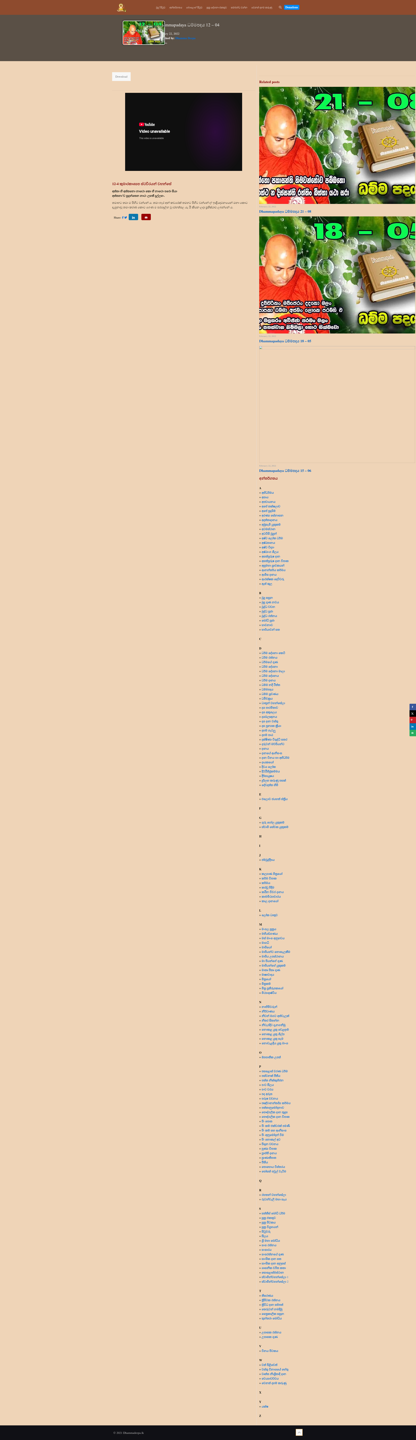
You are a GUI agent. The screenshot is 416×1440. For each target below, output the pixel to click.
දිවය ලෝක (269, 767)
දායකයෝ (268, 762)
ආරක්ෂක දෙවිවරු (273, 579)
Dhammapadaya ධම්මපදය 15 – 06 (285, 470)
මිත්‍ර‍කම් (266, 983)
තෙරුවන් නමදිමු (272, 1309)
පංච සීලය (268, 1085)
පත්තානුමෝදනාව (273, 1107)
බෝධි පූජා (268, 620)
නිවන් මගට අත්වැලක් (275, 1016)
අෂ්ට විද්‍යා (268, 547)
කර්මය (266, 883)
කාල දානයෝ (270, 901)
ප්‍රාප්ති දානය (269, 1153)
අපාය (265, 497)
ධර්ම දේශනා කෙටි (273, 653)
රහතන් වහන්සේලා (274, 1195)
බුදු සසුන (267, 597)
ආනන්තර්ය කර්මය (274, 570)
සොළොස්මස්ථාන (273, 1272)
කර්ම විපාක (269, 878)
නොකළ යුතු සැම (272, 1038)
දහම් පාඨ (267, 735)
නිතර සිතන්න (270, 1020)
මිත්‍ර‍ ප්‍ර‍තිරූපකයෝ (272, 988)
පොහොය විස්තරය (273, 1167)
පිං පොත (267, 1121)
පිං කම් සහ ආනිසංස (274, 1130)
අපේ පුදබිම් (269, 511)
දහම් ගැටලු (269, 730)
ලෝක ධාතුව (270, 915)
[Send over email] (413, 733)
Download (121, 76)
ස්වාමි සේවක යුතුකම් (275, 827)
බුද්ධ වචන (268, 607)
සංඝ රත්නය (269, 1245)
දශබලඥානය (269, 716)
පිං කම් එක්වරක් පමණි (276, 1126)
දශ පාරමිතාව (270, 707)
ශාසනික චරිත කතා (274, 1268)
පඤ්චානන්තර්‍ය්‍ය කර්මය (276, 1103)
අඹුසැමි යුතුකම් (271, 524)
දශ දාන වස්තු (270, 721)
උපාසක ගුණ (270, 1337)
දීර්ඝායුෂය (268, 776)
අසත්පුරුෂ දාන (271, 556)
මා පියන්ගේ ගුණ (272, 961)
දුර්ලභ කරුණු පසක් (274, 780)
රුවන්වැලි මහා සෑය (274, 1199)
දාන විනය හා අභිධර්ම (275, 757)
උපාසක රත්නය (271, 1332)
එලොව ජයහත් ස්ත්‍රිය (275, 799)
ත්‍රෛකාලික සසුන (273, 1314)
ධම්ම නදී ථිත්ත (271, 685)
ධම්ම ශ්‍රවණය (270, 694)
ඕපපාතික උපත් (271, 1057)
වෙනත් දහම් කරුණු (274, 1383)
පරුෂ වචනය (270, 1098)
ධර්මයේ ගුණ (270, 662)
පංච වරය (267, 1089)
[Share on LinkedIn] (413, 726)
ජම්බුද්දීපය (268, 860)
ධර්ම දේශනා (270, 666)
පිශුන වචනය (270, 1144)
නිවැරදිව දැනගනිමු (274, 1025)
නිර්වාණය (268, 1011)
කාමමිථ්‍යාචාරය (271, 896)
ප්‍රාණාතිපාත (269, 1157)
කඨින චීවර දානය (273, 892)
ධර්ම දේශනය (270, 675)
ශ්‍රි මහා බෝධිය (271, 1240)
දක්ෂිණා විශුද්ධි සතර (274, 739)
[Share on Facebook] (413, 707)
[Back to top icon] (299, 1432)
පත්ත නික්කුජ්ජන (273, 1080)
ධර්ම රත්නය (269, 657)
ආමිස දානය (269, 574)
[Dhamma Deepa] (122, 7)
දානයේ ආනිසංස (272, 753)
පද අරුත (267, 1094)
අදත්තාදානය (270, 520)
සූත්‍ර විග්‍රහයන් (270, 1227)
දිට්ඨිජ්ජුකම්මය (271, 771)
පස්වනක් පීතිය (271, 1075)
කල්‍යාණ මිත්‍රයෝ (272, 874)
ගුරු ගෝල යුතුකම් (273, 822)
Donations (291, 7)
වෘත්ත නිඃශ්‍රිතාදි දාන (274, 1374)
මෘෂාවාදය (268, 974)
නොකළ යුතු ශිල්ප (273, 1034)
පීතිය (265, 1162)
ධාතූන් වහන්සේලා (273, 703)
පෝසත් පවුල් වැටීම (274, 1171)
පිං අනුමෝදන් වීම (273, 1135)
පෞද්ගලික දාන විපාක (276, 1116)
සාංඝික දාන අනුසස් (274, 1263)
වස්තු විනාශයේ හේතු (275, 1369)
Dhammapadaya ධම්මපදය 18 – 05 (285, 341)
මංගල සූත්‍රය (269, 929)
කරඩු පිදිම (268, 887)
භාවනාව (268, 625)
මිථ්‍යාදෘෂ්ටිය (269, 993)
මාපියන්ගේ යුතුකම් (274, 965)
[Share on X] (413, 713)
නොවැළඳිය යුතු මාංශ (275, 1043)
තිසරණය (267, 1295)
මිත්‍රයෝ (266, 979)
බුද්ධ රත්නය (269, 616)
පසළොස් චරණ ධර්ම (275, 1071)
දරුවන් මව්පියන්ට (273, 744)
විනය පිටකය (270, 1351)
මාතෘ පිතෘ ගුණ (271, 970)
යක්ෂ (265, 1406)
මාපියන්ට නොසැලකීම (276, 952)
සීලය (265, 1236)
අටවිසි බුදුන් (269, 533)
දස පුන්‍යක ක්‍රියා (271, 726)
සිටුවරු (266, 1231)
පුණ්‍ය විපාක (269, 1148)
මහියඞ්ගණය (270, 933)
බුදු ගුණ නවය (270, 602)
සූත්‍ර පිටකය (269, 1222)
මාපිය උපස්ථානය (273, 956)
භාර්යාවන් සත (271, 629)
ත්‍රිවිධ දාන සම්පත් (272, 1304)
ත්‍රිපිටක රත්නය (271, 1300)
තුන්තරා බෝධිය (272, 1318)
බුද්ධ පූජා (267, 611)
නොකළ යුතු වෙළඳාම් (275, 1029)
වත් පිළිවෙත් (269, 1365)
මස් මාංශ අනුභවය (273, 938)
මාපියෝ (267, 947)
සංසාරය (267, 1249)
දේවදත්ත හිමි (270, 785)
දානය (265, 748)
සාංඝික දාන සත (271, 1259)
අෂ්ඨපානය (268, 542)
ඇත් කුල (267, 583)
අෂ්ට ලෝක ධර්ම (272, 538)
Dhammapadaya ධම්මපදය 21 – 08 (285, 211)
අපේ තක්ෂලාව (271, 506)
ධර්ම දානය (269, 680)
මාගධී (265, 942)
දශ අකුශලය (269, 712)
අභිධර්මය (268, 492)
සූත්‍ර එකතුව (269, 1218)
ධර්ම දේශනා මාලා (273, 671)
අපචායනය (268, 502)
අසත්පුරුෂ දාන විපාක (275, 561)
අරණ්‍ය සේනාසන (272, 515)
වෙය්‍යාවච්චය (270, 1378)
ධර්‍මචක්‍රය (267, 698)
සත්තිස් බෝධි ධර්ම (273, 1213)
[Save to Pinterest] (413, 720)
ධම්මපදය (267, 689)
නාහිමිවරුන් (269, 1007)
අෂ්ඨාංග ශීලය (270, 552)
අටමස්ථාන (268, 529)
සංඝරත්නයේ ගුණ (273, 1254)
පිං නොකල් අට (271, 1139)
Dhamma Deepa (185, 38)
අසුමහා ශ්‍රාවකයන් (273, 565)
